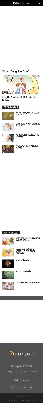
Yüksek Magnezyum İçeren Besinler (27, 147)
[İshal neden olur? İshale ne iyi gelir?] (8, 127)
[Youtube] (31, 387)
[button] (4, 3)
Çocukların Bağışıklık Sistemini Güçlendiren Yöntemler (25, 251)
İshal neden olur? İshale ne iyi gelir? (28, 125)
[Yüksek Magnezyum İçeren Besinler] (8, 149)
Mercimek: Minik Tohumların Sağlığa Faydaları (28, 239)
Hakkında (18, 396)
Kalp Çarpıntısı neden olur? (28, 282)
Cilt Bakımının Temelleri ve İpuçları (27, 136)
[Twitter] (24, 387)
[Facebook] (12, 387)
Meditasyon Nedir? (24, 271)
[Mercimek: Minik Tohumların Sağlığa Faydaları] (8, 241)
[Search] (40, 3)
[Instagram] (18, 387)
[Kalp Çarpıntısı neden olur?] (8, 286)
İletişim (25, 396)
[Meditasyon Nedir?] (8, 275)
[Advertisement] (21, 29)
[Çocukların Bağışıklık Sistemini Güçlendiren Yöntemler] (8, 252)
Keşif (5, 93)
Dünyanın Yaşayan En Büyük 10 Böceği (27, 114)
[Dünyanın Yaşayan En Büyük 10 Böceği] (8, 116)
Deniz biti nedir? (23, 260)
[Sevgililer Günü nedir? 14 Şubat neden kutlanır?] (21, 84)
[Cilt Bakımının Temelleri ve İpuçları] (8, 138)
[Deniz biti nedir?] (8, 263)
